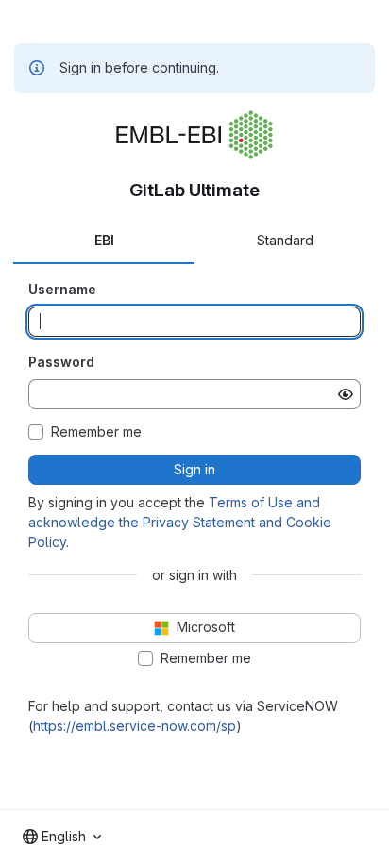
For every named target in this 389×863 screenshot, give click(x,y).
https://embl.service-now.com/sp (134, 726)
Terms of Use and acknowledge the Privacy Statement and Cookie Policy (179, 522)
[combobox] (62, 836)
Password (61, 362)
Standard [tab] (285, 240)
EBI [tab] (104, 240)
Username (62, 289)
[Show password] (345, 394)
